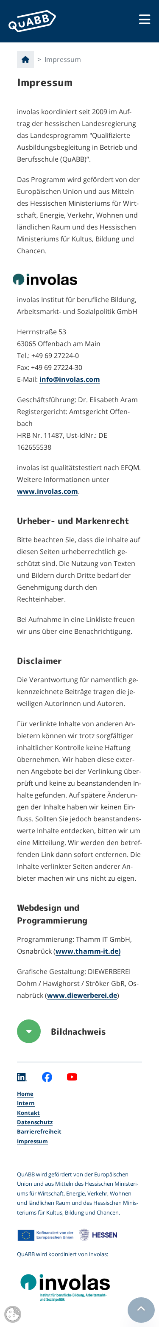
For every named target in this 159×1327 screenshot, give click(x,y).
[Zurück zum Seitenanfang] (141, 1310)
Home (25, 1093)
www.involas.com (47, 491)
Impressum (32, 1141)
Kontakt (28, 1113)
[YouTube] (72, 1076)
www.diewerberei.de (82, 995)
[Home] (25, 59)
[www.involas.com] (79, 1285)
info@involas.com (69, 379)
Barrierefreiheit (39, 1131)
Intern (26, 1103)
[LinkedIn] (22, 1076)
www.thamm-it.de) (88, 951)
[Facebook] (47, 1076)
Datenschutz (35, 1122)
